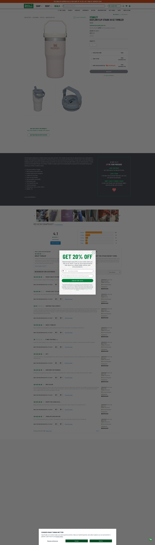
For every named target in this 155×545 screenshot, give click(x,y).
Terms (77, 290)
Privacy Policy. (59, 536)
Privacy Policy (88, 288)
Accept (77, 541)
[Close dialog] (93, 252)
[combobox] (64, 270)
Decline (101, 541)
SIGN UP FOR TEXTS (77, 280)
